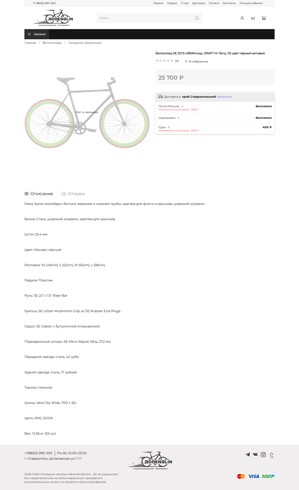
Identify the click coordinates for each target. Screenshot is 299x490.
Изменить (224, 96)
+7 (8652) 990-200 (44, 3)
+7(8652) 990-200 (38, 453)
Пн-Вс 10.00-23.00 (72, 453)
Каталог (40, 34)
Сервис (172, 3)
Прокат (158, 3)
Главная (30, 43)
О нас (185, 3)
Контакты (229, 3)
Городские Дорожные (84, 43)
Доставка (198, 3)
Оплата (214, 3)
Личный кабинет (251, 3)
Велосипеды (52, 43)
